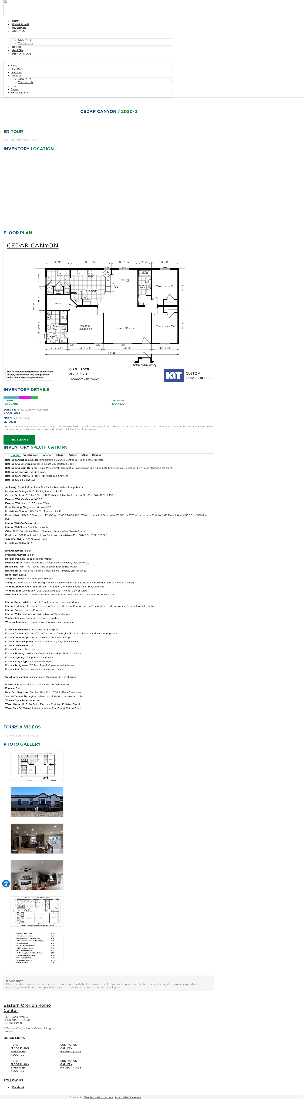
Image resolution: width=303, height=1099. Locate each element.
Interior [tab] (60, 455)
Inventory (19, 28)
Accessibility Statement (128, 1097)
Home (15, 21)
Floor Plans (20, 24)
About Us (18, 31)
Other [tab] (84, 455)
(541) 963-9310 (13, 1023)
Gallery (17, 50)
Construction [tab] (30, 455)
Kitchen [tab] (73, 455)
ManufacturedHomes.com (98, 1097)
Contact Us (25, 43)
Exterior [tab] (47, 455)
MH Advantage (21, 54)
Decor (16, 47)
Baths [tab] (16, 455)
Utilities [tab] (96, 455)
